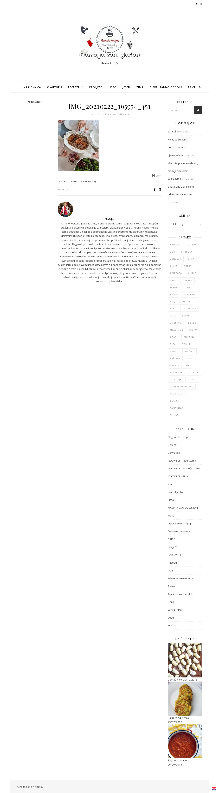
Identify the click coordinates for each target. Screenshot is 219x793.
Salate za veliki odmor (180, 578)
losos (192, 323)
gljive (192, 273)
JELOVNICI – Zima (178, 476)
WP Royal (37, 786)
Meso (171, 515)
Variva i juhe (175, 609)
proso (174, 351)
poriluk (187, 344)
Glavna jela (174, 452)
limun (186, 315)
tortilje (176, 379)
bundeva (175, 259)
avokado (176, 244)
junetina (190, 294)
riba (189, 358)
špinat (174, 415)
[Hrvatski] (214, 788)
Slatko (171, 586)
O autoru (54, 87)
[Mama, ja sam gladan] (109, 42)
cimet (174, 266)
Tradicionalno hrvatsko (181, 594)
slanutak (176, 372)
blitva (192, 244)
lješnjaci (176, 323)
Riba (170, 570)
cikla (191, 259)
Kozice (186, 301)
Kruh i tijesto (175, 492)
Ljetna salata (175, 155)
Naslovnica (32, 87)
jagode (174, 287)
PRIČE (192, 87)
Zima (139, 87)
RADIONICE (175, 554)
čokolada (176, 393)
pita (173, 344)
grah (173, 280)
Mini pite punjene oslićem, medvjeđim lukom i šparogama (183, 170)
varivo (192, 379)
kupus (174, 308)
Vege (171, 617)
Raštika (175, 358)
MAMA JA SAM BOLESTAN (183, 507)
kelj (172, 301)
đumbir (174, 401)
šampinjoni (177, 408)
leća (173, 315)
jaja (188, 287)
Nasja (64, 189)
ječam (174, 294)
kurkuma (190, 308)
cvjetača (176, 273)
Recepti (73, 87)
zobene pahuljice (181, 386)
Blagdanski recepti (178, 437)
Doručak (172, 445)
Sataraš (172, 131)
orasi (173, 337)
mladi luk (176, 330)
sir (188, 365)
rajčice (189, 351)
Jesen (126, 87)
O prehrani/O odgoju (166, 87)
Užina (171, 602)
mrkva (193, 330)
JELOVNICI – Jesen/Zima (182, 460)
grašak (187, 280)
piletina (189, 337)
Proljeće (95, 87)
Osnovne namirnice (179, 531)
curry (188, 266)
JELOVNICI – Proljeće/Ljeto (184, 468)
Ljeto (112, 87)
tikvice (193, 372)
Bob (172, 252)
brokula (186, 252)
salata (174, 365)
